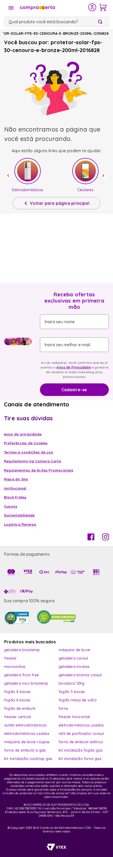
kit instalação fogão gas (81, 750)
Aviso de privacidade (23, 434)
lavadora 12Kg (72, 683)
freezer (10, 658)
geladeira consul (73, 658)
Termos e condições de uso (28, 452)
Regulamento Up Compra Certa (32, 461)
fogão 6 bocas (17, 700)
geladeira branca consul (80, 675)
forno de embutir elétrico (81, 742)
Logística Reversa (20, 524)
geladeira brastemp (22, 650)
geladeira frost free (21, 675)
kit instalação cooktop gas (28, 758)
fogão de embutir (20, 708)
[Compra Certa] (53, 7)
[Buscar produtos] (101, 21)
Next (104, 175)
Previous (9, 175)
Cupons (10, 506)
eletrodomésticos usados (81, 725)
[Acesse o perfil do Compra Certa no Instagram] (105, 538)
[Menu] (11, 7)
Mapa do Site (16, 479)
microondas (14, 666)
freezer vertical (17, 716)
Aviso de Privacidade (73, 367)
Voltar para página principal (59, 203)
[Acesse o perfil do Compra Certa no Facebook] (91, 538)
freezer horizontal (74, 716)
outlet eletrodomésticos (25, 725)
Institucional (15, 488)
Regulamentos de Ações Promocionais (38, 470)
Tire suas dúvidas (28, 418)
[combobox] (56, 22)
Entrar (92, 7)
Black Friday (15, 497)
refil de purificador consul (81, 733)
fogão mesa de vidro (78, 700)
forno (63, 708)
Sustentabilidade (19, 515)
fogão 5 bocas (72, 691)
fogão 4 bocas (17, 691)
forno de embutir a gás (25, 750)
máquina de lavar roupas (27, 742)
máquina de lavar (74, 650)
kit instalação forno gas (80, 758)
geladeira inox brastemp (26, 683)
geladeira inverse (74, 666)
